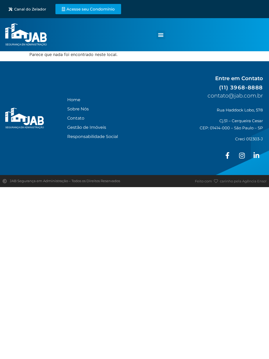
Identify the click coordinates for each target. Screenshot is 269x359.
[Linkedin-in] (256, 155)
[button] (161, 34)
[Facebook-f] (227, 155)
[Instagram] (242, 155)
